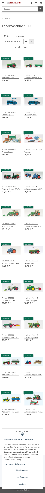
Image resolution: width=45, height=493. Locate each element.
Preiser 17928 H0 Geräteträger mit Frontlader (8, 299)
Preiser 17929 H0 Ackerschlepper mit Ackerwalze (32, 299)
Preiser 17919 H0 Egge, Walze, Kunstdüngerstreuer (33, 150)
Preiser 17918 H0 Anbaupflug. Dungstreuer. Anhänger (8, 150)
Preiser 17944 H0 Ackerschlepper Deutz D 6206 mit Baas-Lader (33, 410)
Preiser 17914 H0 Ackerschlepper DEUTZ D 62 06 (33, 76)
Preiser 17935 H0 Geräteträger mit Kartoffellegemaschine (33, 336)
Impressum (8, 464)
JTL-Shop (27, 490)
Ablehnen (23, 484)
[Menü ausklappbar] (3, 1)
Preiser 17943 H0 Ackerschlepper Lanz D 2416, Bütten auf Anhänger (11, 410)
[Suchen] (40, 9)
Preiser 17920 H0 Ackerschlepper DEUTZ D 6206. (11, 187)
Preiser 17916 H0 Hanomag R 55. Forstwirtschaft (31, 113)
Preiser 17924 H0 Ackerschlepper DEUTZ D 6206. (33, 225)
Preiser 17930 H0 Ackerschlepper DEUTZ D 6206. (11, 336)
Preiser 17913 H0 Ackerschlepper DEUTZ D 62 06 (11, 76)
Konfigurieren (22, 477)
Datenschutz (20, 464)
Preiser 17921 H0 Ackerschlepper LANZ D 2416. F (33, 187)
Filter (8, 36)
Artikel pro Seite (11, 41)
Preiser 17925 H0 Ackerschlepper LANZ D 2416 (10, 262)
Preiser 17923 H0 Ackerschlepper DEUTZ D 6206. (11, 225)
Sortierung (19, 36)
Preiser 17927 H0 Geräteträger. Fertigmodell (31, 262)
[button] (31, 2)
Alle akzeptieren (22, 470)
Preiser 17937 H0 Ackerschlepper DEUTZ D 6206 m (11, 373)
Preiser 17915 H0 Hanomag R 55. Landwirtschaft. (8, 113)
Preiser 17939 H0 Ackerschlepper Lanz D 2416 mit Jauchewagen (33, 373)
